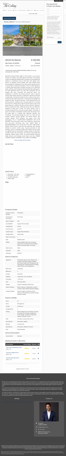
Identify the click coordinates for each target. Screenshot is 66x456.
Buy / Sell (31, 10)
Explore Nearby (22, 10)
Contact (42, 10)
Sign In (61, 0)
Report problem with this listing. (22, 140)
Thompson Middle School (12, 352)
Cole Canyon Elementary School (14, 347)
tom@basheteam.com (43, 427)
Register (57, 0)
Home (5, 10)
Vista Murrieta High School (12, 358)
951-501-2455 (33, 13)
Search (10, 10)
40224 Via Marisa (26, 22)
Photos (15, 10)
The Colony (18, 22)
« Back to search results (9, 18)
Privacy (36, 10)
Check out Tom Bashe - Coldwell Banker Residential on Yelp (17, 402)
